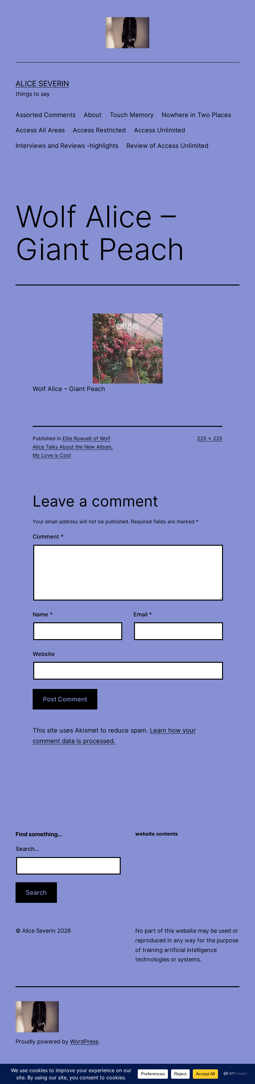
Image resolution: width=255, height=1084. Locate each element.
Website (44, 654)
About (92, 115)
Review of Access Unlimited (167, 145)
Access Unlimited (159, 130)
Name (43, 614)
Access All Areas (40, 130)
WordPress (84, 1041)
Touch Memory (132, 115)
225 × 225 (209, 438)
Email (142, 614)
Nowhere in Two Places (196, 115)
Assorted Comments (46, 115)
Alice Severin (42, 83)
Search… (27, 849)
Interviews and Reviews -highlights (67, 145)
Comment (48, 536)
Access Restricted (99, 130)
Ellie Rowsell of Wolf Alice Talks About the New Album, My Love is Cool (73, 446)
